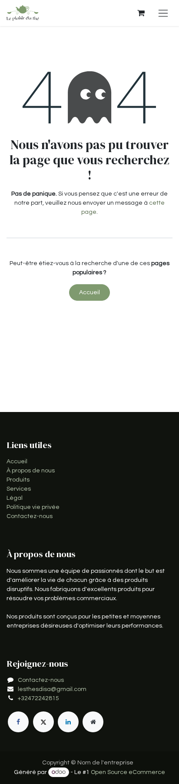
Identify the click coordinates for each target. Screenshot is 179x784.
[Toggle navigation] (163, 13)
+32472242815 (38, 698)
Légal (15, 498)
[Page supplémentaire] (93, 721)
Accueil (89, 292)
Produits (18, 480)
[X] (43, 721)
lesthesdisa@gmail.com (52, 689)
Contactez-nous (30, 516)
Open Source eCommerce (128, 772)
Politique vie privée (33, 507)
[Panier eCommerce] (140, 13)
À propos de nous (31, 471)
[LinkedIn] (68, 721)
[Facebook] (18, 721)
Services (19, 489)
